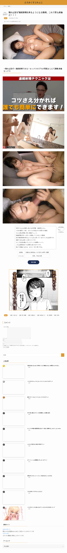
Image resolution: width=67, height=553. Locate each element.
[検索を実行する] (62, 355)
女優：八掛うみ (13, 315)
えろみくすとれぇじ (33, 2)
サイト (4, 343)
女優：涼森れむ (31, 315)
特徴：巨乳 (56, 315)
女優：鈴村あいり (41, 315)
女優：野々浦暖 (22, 315)
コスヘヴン (6, 533)
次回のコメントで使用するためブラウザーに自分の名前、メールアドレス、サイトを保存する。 (21, 345)
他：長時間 (49, 315)
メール (4, 341)
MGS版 (33, 262)
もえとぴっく (7, 529)
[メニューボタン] (2, 2)
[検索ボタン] (64, 2)
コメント (5, 338)
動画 (6, 18)
